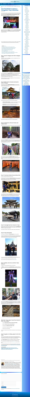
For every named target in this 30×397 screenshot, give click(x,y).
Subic (26, 40)
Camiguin (26, 22)
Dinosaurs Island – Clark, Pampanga (26, 82)
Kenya (26, 8)
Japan (5, 6)
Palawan (26, 33)
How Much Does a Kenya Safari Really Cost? (7, 349)
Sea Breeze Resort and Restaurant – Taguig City (26, 80)
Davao (26, 25)
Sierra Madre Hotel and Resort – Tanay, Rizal (26, 84)
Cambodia (6, 364)
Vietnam (26, 44)
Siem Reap (26, 11)
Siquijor (26, 38)
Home (2, 6)
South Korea (25, 52)
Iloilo (26, 28)
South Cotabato (27, 39)
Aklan (26, 15)
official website (14, 259)
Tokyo (4, 359)
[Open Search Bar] (29, 4)
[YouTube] (17, 394)
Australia (9, 363)
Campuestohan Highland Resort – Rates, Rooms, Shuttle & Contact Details (26, 77)
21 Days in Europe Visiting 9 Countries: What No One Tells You (9, 347)
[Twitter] (14, 394)
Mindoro (27, 30)
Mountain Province (26, 31)
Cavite (26, 23)
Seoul (26, 53)
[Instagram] (15, 394)
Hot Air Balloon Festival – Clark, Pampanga (26, 83)
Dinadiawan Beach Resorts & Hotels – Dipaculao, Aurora (26, 75)
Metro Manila (26, 29)
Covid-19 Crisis (26, 49)
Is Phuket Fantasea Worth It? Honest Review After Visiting (8, 361)
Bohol (26, 20)
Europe (12, 363)
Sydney (26, 48)
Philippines (26, 14)
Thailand (15, 364)
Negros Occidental (26, 32)
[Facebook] (12, 394)
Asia (3, 6)
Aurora (26, 17)
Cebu (26, 24)
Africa (26, 7)
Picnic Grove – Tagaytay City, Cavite (26, 79)
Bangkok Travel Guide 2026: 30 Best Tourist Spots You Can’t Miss (9, 348)
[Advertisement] (11, 37)
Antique (27, 16)
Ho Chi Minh (26, 45)
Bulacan (27, 21)
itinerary (14, 341)
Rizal (26, 36)
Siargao (27, 37)
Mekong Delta (26, 46)
